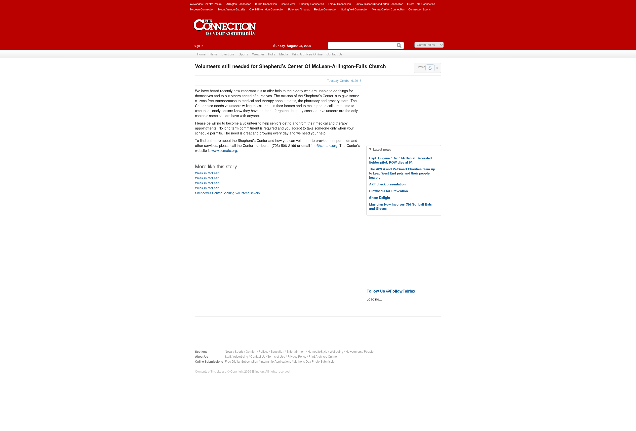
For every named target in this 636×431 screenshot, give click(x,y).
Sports (243, 54)
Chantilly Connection (311, 4)
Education (277, 351)
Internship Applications (275, 361)
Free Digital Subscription (241, 361)
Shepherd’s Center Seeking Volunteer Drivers (227, 192)
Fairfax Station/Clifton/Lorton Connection (379, 4)
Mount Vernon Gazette (231, 9)
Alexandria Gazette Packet (206, 4)
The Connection (225, 31)
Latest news (382, 149)
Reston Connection (325, 9)
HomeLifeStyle (317, 351)
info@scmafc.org (324, 145)
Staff (228, 356)
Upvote (430, 67)
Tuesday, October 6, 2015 (344, 80)
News (213, 54)
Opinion (251, 351)
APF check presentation (387, 184)
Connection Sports (419, 9)
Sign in (198, 45)
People (369, 351)
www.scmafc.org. (224, 150)
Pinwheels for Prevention (388, 190)
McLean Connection (202, 9)
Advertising (240, 356)
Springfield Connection (354, 9)
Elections (228, 54)
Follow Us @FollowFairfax (390, 291)
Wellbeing (336, 351)
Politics (263, 351)
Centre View (288, 4)
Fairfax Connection (339, 4)
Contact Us (334, 54)
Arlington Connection (238, 4)
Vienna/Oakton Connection (388, 9)
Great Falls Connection (421, 4)
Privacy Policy (296, 356)
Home (201, 54)
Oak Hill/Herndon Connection (266, 9)
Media (283, 54)
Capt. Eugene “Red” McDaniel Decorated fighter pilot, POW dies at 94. (400, 160)
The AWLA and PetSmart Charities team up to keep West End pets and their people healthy (402, 173)
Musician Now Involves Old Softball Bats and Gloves (400, 206)
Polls (271, 54)
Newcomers (354, 351)
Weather (258, 54)
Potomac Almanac (299, 9)
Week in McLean (207, 173)
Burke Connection (266, 4)
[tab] (404, 149)
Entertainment (295, 351)
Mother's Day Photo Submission (314, 361)
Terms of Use (276, 356)
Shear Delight (379, 197)
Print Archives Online (307, 54)
